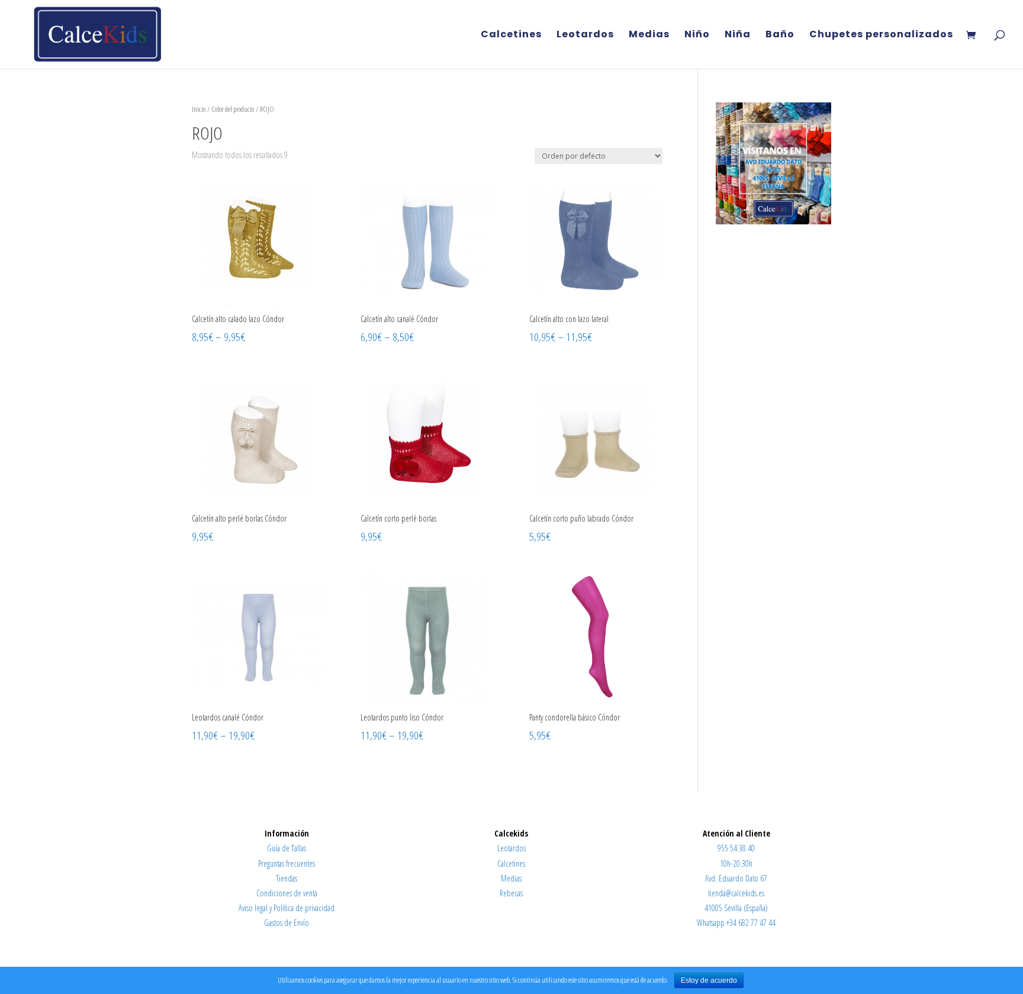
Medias (649, 35)
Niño (697, 35)
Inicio (198, 109)
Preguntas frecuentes (286, 863)
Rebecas (511, 893)
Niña (738, 35)
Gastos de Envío (286, 922)
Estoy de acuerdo (709, 980)
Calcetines (511, 35)
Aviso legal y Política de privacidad (286, 907)
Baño (779, 35)
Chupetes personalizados (881, 35)
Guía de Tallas (286, 848)
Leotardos (585, 35)
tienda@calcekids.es (736, 893)
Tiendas (286, 878)
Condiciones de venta (286, 893)
